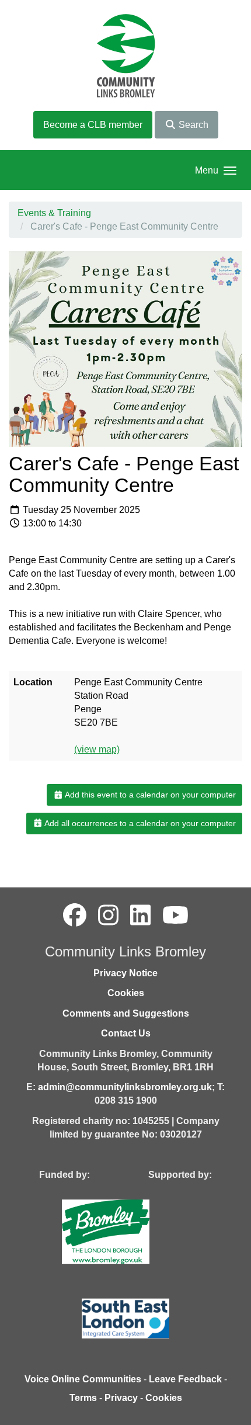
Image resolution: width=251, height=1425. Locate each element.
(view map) (97, 749)
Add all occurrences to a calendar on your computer (139, 823)
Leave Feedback (185, 1379)
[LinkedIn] (140, 915)
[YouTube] (175, 915)
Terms (83, 1398)
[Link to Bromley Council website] (123, 1231)
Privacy (121, 1398)
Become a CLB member (92, 125)
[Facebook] (74, 915)
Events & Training (54, 213)
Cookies (125, 993)
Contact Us (126, 1033)
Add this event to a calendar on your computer (149, 794)
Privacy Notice (125, 973)
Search (192, 125)
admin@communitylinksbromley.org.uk (125, 1087)
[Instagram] (108, 915)
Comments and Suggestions (125, 1013)
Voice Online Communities (83, 1379)
